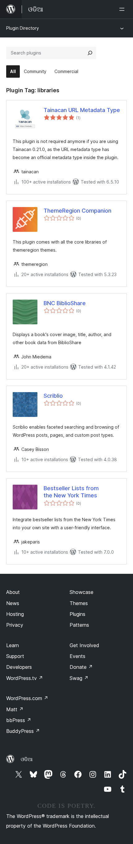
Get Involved (84, 645)
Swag (79, 678)
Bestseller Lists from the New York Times (71, 492)
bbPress (18, 720)
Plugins (77, 614)
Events (77, 656)
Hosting (15, 614)
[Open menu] (123, 9)
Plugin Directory (22, 28)
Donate (81, 667)
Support (15, 656)
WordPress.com (27, 698)
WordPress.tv (24, 678)
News (12, 603)
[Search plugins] (90, 53)
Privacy (14, 625)
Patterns (79, 625)
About (13, 592)
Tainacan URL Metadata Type (82, 110)
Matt (15, 709)
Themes (79, 603)
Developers (19, 667)
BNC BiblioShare (65, 303)
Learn (12, 645)
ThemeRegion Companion (77, 210)
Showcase (81, 592)
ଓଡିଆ (26, 759)
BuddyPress (23, 731)
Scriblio (53, 395)
